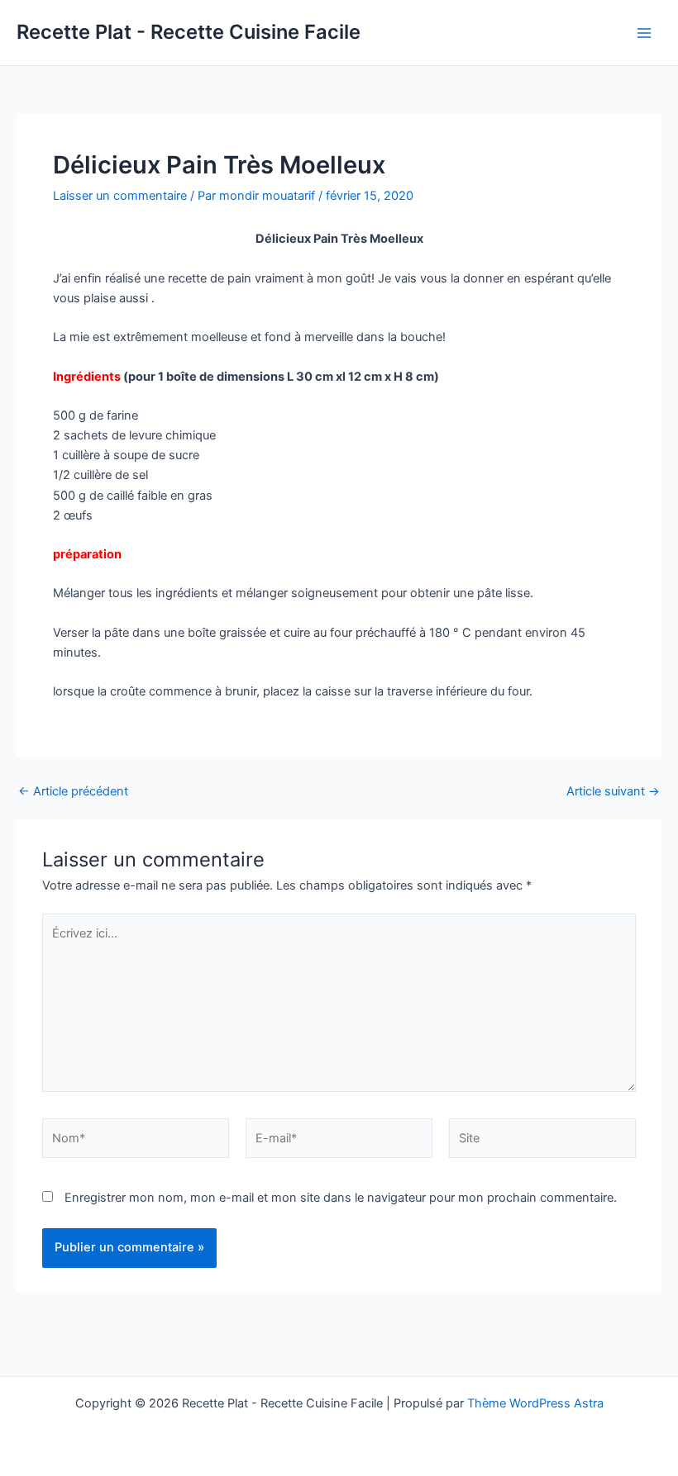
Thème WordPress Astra (535, 1403)
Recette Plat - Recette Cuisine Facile (188, 32)
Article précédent (73, 791)
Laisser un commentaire (120, 195)
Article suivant (613, 791)
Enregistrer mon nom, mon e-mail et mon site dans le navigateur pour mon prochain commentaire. (340, 1197)
